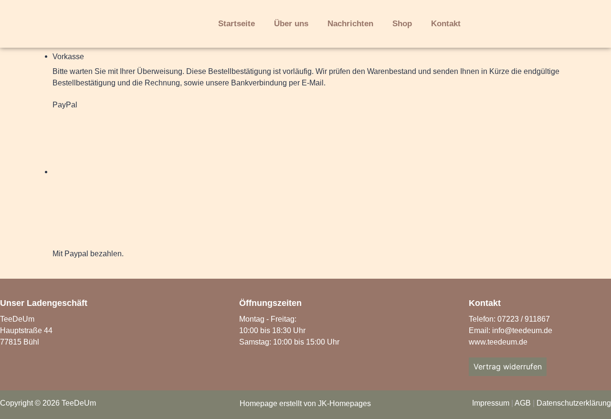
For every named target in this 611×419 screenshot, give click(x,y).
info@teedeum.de (522, 330)
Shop (402, 23)
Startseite (236, 23)
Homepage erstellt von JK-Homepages (305, 403)
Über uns (291, 23)
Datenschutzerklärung (574, 403)
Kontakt (446, 23)
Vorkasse (68, 56)
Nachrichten (350, 23)
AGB (523, 403)
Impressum (490, 403)
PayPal (65, 105)
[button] (509, 25)
